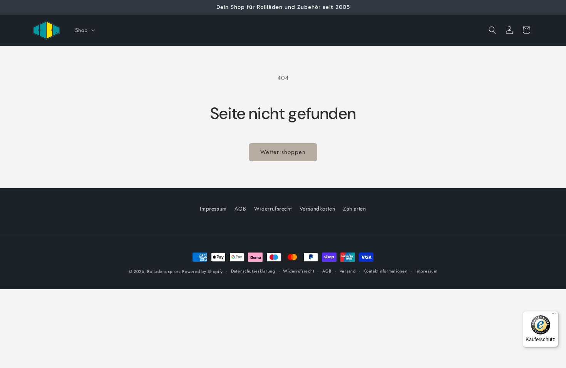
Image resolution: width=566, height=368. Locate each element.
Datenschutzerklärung (253, 271)
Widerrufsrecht (272, 208)
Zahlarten (354, 208)
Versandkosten (317, 208)
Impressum (213, 208)
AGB (240, 208)
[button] (84, 30)
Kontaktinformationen (385, 271)
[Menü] (553, 315)
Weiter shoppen (283, 152)
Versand (348, 271)
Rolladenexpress (164, 271)
